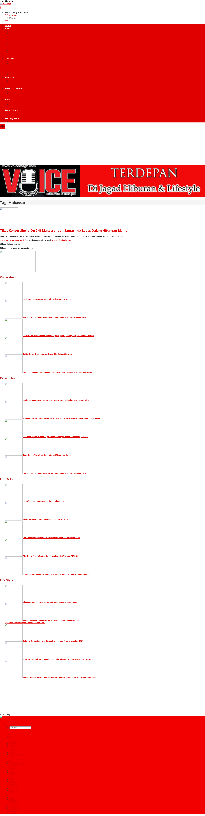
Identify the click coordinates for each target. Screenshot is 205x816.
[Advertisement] (102, 147)
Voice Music (20, 240)
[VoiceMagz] (5, 4)
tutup (2, 125)
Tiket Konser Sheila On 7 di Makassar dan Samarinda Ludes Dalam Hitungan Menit (63, 230)
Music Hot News (7, 240)
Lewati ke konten (7, 1)
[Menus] (1, 6)
